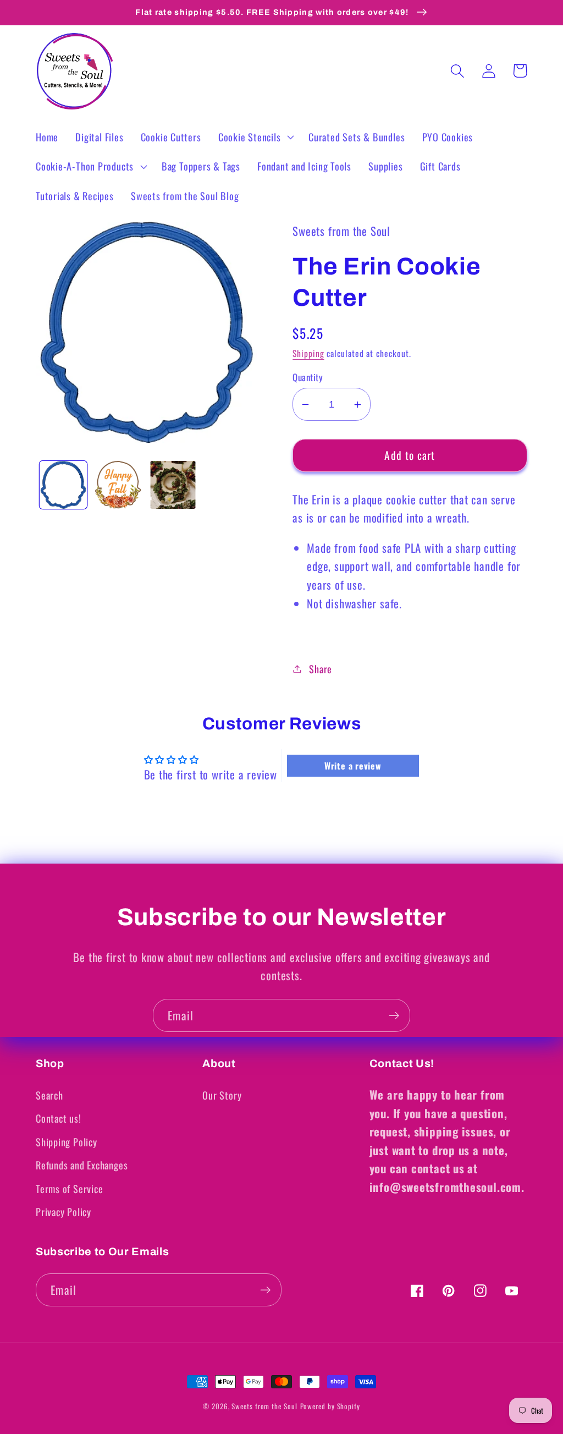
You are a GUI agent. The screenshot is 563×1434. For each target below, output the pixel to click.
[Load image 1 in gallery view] (63, 485)
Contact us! (58, 1118)
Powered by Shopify (330, 1405)
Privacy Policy (63, 1211)
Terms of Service (69, 1188)
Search (49, 1094)
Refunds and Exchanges (82, 1164)
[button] (254, 137)
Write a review (353, 765)
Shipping (308, 353)
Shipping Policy (66, 1141)
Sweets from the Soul (264, 1405)
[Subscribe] (394, 1015)
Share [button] (320, 668)
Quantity (307, 377)
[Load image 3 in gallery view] (173, 485)
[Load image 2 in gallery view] (118, 485)
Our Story (221, 1094)
